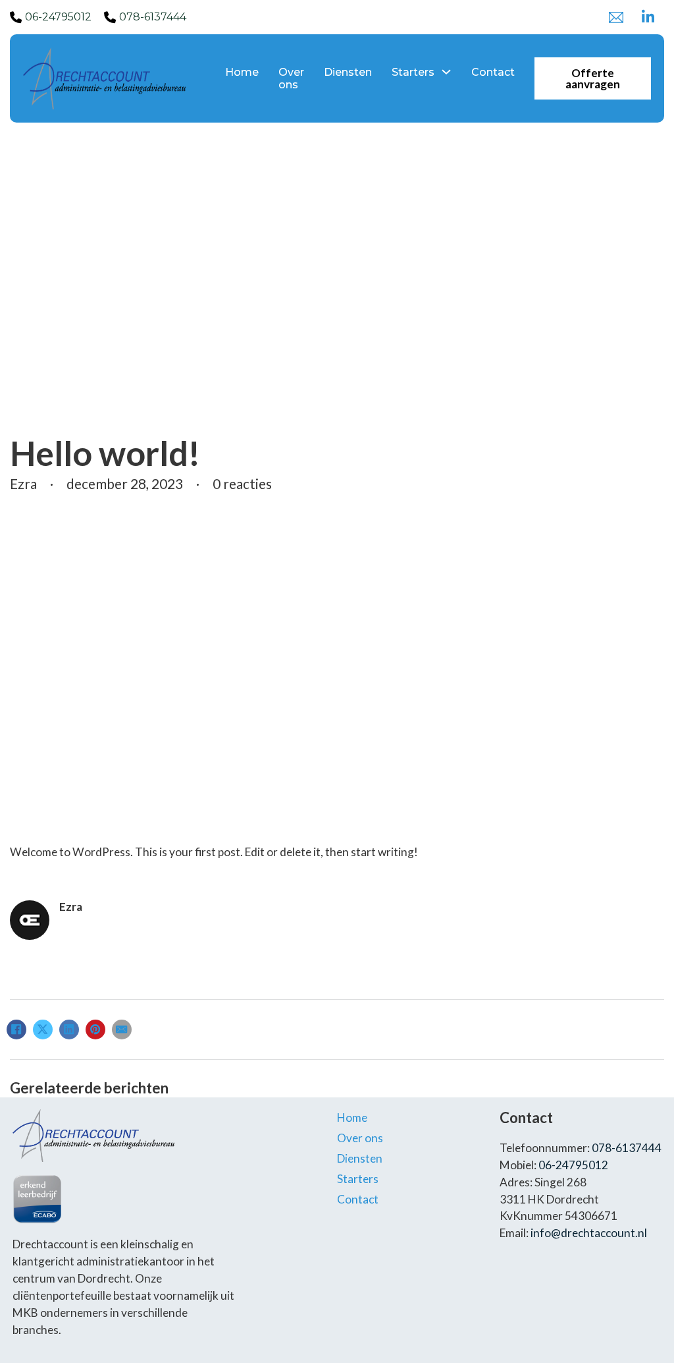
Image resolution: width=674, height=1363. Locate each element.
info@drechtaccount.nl (589, 1233)
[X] (43, 1029)
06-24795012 (58, 17)
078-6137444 (152, 17)
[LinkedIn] (69, 1029)
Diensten (348, 72)
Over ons (291, 78)
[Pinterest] (95, 1029)
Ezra (70, 907)
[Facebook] (16, 1029)
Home (242, 72)
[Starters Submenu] (446, 72)
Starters (413, 72)
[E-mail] (122, 1029)
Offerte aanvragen (592, 78)
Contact (493, 72)
